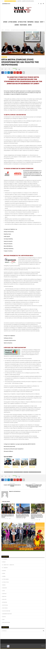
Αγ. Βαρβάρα (5, 567)
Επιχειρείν (4, 587)
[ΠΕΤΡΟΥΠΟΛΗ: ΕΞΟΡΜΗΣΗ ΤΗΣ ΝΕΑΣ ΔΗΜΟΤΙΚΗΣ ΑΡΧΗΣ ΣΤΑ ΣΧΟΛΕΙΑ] (8, 509)
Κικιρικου (4, 593)
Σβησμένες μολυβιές (7, 613)
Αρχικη (43, 645)
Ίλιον (3, 590)
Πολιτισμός (23, 25)
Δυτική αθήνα (12, 22)
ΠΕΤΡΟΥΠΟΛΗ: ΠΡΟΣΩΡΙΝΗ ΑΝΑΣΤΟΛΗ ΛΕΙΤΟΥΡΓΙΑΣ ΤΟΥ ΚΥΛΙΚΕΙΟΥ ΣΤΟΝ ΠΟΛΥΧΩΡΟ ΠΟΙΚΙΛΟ (37, 516)
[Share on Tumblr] (11, 72)
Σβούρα (4, 616)
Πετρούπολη (7, 1)
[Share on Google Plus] (14, 72)
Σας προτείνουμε (6, 610)
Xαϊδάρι (4, 561)
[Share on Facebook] (2, 72)
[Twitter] (43, 3)
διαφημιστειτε (6, 3)
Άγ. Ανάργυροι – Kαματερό (8, 564)
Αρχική (5, 22)
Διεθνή (17, 25)
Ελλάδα (37, 22)
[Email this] (23, 72)
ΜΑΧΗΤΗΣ (4, 596)
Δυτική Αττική (22, 22)
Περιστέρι (4, 599)
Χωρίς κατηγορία (6, 622)
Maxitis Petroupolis (17, 57)
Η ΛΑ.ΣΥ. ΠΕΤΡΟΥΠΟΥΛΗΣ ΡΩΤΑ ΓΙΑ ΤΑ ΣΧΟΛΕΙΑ (12, 485)
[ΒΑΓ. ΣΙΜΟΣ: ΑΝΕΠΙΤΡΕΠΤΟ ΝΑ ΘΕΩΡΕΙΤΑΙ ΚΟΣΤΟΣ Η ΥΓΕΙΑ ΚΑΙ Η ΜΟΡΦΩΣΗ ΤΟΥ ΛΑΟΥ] (23, 509)
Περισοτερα (41, 68)
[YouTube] (41, 3)
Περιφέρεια (30, 22)
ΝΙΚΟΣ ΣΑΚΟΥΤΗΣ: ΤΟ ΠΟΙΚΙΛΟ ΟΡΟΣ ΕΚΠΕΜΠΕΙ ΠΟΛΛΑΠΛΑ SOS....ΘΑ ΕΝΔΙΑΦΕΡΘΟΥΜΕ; (34, 485)
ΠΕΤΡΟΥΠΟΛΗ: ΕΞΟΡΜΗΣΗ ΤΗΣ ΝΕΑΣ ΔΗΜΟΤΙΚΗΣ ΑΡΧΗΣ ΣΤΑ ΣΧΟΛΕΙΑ (7, 516)
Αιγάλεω (4, 570)
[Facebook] (38, 3)
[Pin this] (17, 72)
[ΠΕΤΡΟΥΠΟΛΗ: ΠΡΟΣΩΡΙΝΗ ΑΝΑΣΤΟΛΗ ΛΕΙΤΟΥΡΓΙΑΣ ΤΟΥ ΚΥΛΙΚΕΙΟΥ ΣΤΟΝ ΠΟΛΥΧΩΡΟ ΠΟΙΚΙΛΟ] (38, 509)
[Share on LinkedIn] (8, 72)
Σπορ (41, 22)
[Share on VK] (20, 72)
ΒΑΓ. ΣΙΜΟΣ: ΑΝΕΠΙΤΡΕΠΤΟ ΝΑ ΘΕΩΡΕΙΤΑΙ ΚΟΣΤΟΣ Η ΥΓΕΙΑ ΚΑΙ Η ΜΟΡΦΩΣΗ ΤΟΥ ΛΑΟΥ (20, 1)
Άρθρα (30, 25)
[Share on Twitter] (5, 72)
